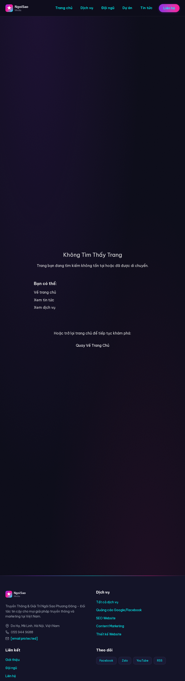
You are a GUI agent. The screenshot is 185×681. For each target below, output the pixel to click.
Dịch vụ (87, 8)
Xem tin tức (44, 300)
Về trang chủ (45, 292)
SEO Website (106, 618)
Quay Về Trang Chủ (92, 345)
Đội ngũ (107, 8)
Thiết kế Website (108, 634)
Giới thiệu (12, 660)
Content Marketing (110, 626)
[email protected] (24, 638)
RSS (159, 660)
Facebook (106, 660)
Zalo (125, 660)
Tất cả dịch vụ (107, 602)
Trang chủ (63, 8)
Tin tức (146, 8)
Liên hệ (169, 8)
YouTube (142, 660)
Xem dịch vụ (44, 307)
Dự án (127, 8)
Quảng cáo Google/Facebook (119, 610)
